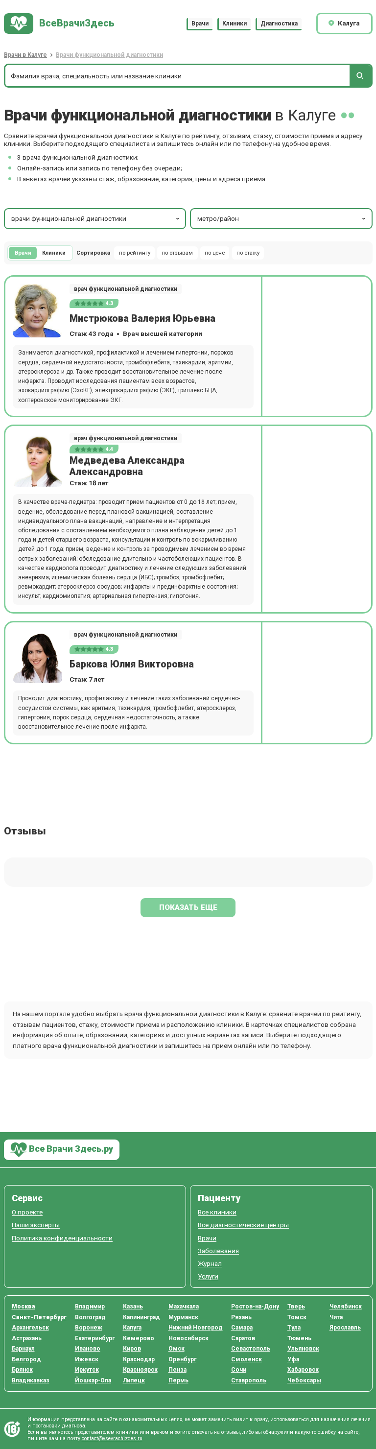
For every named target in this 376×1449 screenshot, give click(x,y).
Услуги (208, 1276)
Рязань (241, 1317)
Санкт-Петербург (39, 1317)
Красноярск (140, 1369)
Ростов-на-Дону (255, 1306)
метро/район (218, 218)
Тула (294, 1327)
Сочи (238, 1369)
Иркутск (87, 1369)
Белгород (26, 1359)
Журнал (210, 1263)
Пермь (178, 1380)
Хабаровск (303, 1369)
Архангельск (30, 1327)
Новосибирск (188, 1338)
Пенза (177, 1369)
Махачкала (183, 1306)
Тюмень (299, 1338)
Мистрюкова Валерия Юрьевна (142, 318)
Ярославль (345, 1327)
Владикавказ (30, 1380)
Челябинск (345, 1306)
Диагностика (279, 23)
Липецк (134, 1380)
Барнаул (23, 1348)
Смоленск (246, 1359)
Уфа (293, 1359)
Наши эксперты (36, 1225)
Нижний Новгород (195, 1327)
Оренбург (182, 1359)
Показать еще (188, 907)
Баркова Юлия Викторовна (132, 664)
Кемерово (138, 1338)
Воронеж (88, 1327)
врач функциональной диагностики (125, 288)
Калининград (141, 1317)
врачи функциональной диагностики (68, 218)
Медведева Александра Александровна (127, 466)
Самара (242, 1327)
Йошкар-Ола (93, 1380)
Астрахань (27, 1338)
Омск (176, 1348)
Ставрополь (248, 1380)
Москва (23, 1306)
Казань (133, 1306)
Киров (132, 1348)
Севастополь (250, 1348)
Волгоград (90, 1317)
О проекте (27, 1212)
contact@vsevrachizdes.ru (112, 1438)
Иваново (87, 1348)
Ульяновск (303, 1348)
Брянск (22, 1369)
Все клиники (217, 1212)
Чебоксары (304, 1380)
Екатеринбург (95, 1338)
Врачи (200, 23)
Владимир (90, 1306)
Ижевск (86, 1359)
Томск (296, 1317)
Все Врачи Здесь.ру (70, 1149)
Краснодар (139, 1359)
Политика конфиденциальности (62, 1238)
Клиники (234, 23)
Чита (336, 1317)
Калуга (132, 1327)
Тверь (296, 1306)
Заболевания (218, 1251)
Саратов (243, 1338)
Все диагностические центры (243, 1225)
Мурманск (183, 1317)
